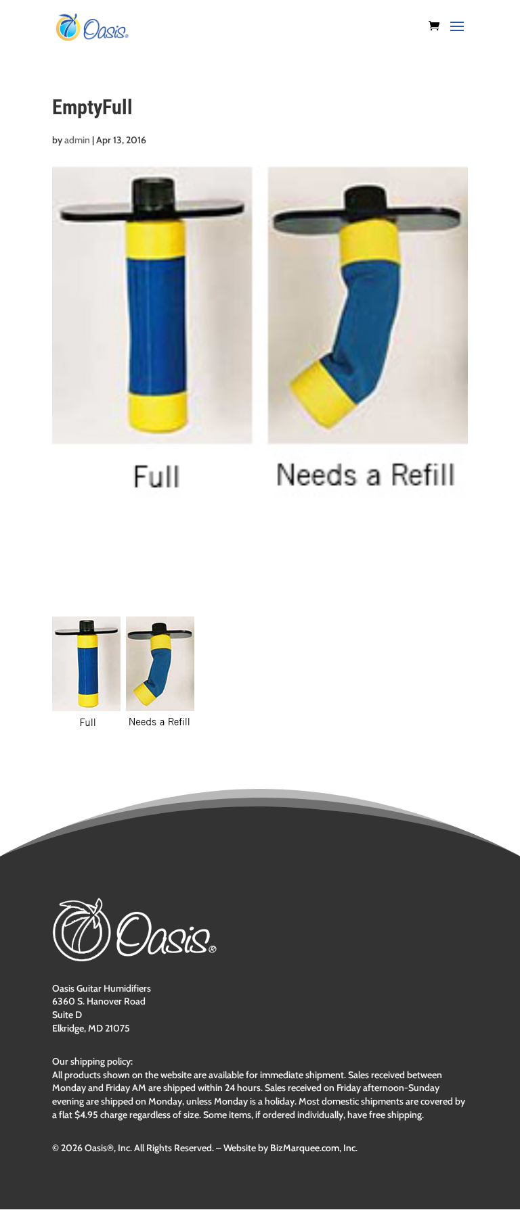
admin (77, 140)
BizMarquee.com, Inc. (314, 1148)
